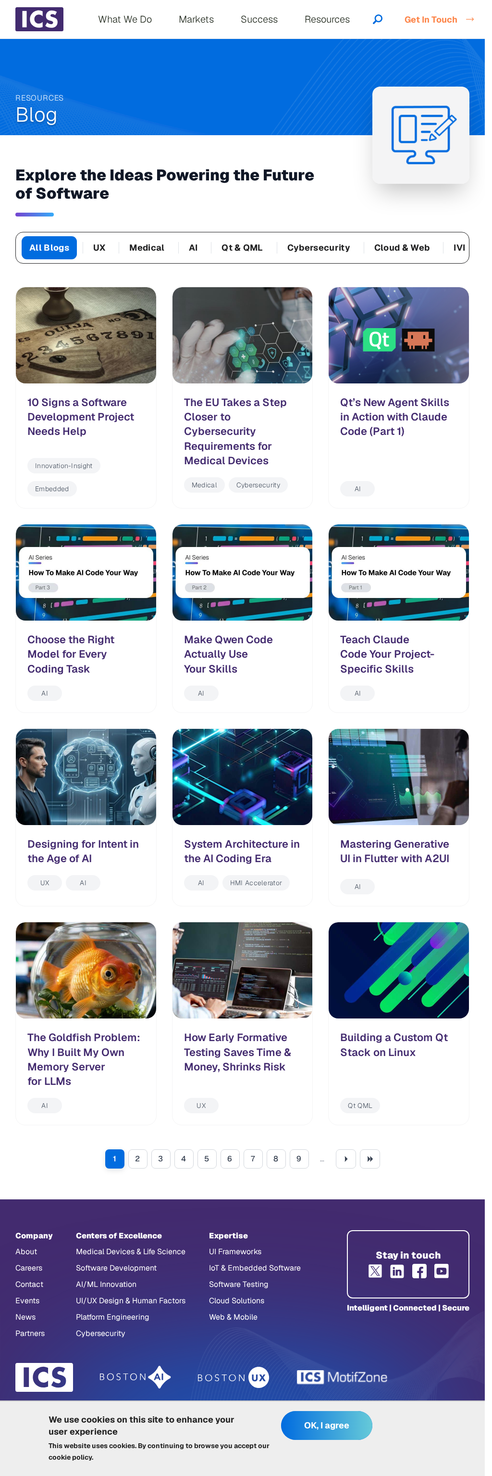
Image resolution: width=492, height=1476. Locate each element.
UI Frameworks (235, 1252)
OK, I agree (326, 1425)
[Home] (39, 19)
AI (193, 247)
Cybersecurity (318, 247)
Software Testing (239, 1284)
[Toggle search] (377, 19)
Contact (29, 1284)
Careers (28, 1268)
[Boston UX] (234, 1377)
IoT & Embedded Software (255, 1268)
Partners (30, 1333)
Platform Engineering (112, 1317)
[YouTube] (441, 1271)
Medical (146, 247)
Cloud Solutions (236, 1301)
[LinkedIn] (397, 1271)
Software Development (116, 1268)
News (25, 1317)
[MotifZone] (342, 1377)
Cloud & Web (402, 247)
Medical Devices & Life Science (130, 1252)
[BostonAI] (135, 1377)
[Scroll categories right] (457, 247)
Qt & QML (242, 247)
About (26, 1252)
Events (27, 1301)
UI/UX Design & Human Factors (130, 1301)
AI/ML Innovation (106, 1284)
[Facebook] (419, 1271)
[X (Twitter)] (375, 1271)
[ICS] (44, 1377)
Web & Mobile (233, 1317)
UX (99, 247)
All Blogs (49, 247)
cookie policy (70, 1457)
